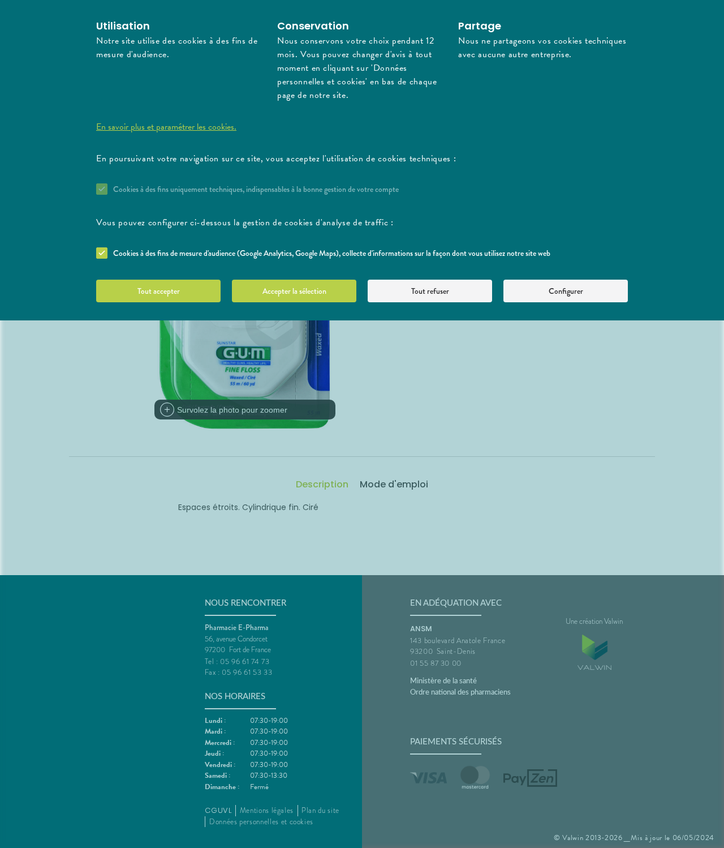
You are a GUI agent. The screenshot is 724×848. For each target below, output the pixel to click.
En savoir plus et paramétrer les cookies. (166, 127)
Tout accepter (158, 291)
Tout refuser (430, 291)
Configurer (566, 291)
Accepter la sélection (294, 291)
